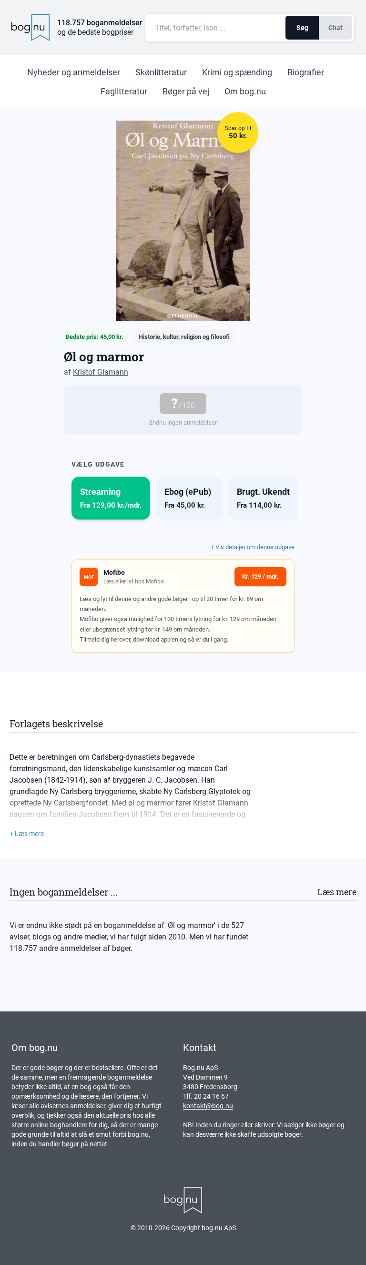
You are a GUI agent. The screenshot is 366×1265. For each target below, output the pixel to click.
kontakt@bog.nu (208, 1106)
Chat (335, 27)
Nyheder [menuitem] (73, 72)
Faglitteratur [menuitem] (124, 91)
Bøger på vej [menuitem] (186, 91)
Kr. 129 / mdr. (260, 576)
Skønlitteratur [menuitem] (161, 72)
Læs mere (336, 892)
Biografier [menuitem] (305, 72)
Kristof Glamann (100, 372)
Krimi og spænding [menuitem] (237, 72)
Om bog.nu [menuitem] (245, 91)
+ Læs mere (27, 833)
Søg (302, 27)
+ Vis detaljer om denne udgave (253, 547)
